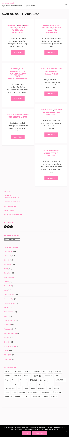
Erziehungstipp (9, 299)
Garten (43, 380)
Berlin (58, 371)
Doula (6, 290)
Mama (33, 388)
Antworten (37, 371)
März (49, 388)
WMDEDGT (7, 355)
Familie (37, 375)
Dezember (26, 375)
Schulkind (7, 342)
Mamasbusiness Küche (11, 197)
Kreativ (6, 316)
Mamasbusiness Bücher (12, 202)
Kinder (40, 384)
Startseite (7, 191)
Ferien (57, 376)
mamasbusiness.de (8, 3)
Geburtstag (60, 380)
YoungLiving (8, 359)
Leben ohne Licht (9, 320)
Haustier (7, 307)
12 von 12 (45, 25)
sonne (17, 396)
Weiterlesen (39, 433)
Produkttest (8, 329)
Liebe (26, 388)
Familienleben (48, 375)
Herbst (16, 384)
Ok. (27, 433)
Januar (24, 384)
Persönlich (21, 27)
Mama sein (41, 388)
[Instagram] (8, 226)
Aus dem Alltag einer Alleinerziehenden (17, 76)
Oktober (7, 392)
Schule (14, 392)
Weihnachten (36, 396)
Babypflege (7, 273)
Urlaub (6, 351)
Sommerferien (8, 396)
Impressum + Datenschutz (13, 215)
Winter (46, 396)
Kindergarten (49, 384)
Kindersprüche (9, 312)
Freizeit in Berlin (9, 303)
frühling (33, 380)
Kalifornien (32, 384)
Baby (50, 372)
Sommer (57, 392)
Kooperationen (9, 210)
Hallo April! (51, 74)
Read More (18, 52)
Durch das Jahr (47, 27)
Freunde (14, 380)
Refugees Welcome (10, 333)
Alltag (14, 25)
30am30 (9, 25)
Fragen (7, 380)
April (44, 371)
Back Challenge (9, 277)
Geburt (51, 380)
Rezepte (22, 71)
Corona (20, 25)
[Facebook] (5, 226)
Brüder (7, 376)
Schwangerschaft (10, 206)
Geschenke (7, 384)
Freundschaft (23, 379)
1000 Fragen (8, 251)
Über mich (7, 195)
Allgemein (14, 68)
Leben (19, 388)
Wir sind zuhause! (18, 117)
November (56, 388)
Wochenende (54, 396)
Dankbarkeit (8, 286)
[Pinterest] (11, 226)
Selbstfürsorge (45, 392)
